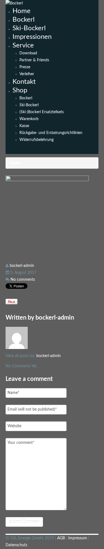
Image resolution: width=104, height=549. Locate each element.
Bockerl (23, 19)
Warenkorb (29, 119)
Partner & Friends (34, 60)
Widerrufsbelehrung (36, 140)
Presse (24, 67)
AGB (61, 538)
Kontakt (24, 82)
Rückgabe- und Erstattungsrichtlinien (50, 133)
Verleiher (26, 74)
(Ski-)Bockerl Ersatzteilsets (41, 112)
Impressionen (32, 37)
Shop (19, 90)
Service (23, 45)
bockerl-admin (22, 266)
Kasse (24, 126)
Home (21, 11)
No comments (23, 280)
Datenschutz (16, 545)
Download (28, 53)
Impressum (78, 538)
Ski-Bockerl (29, 28)
